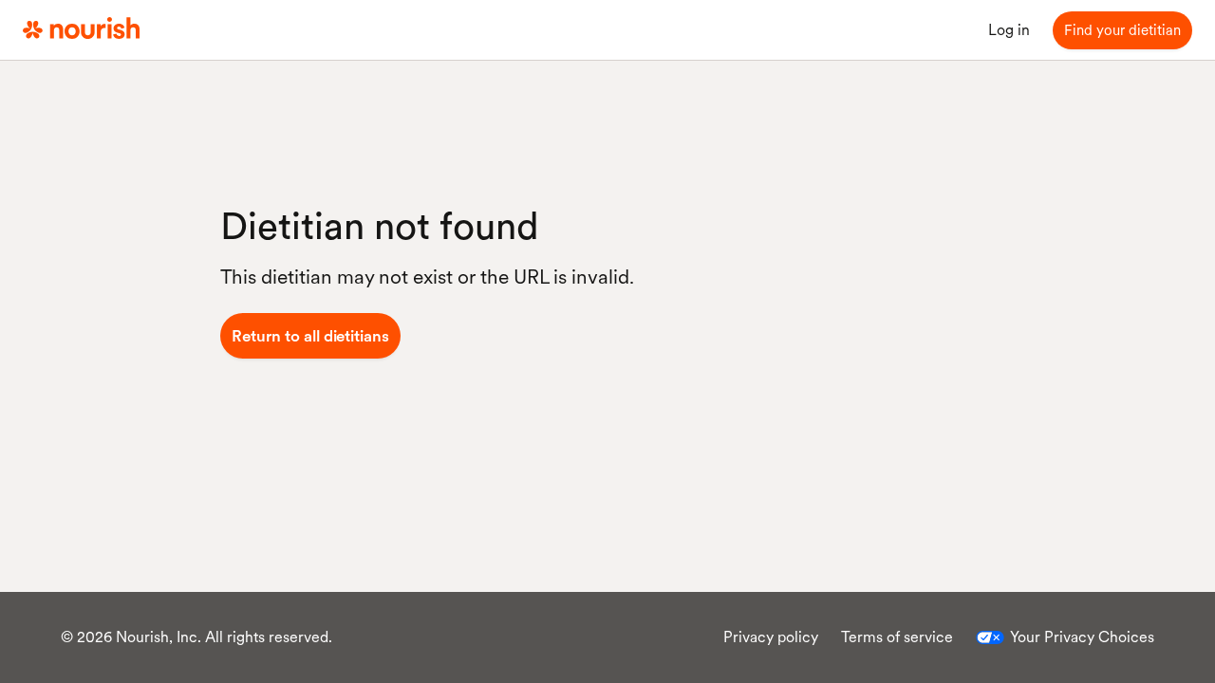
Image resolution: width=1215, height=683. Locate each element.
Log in (1009, 30)
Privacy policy (770, 637)
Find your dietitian (1122, 30)
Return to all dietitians (310, 335)
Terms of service (897, 637)
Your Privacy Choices (1082, 637)
